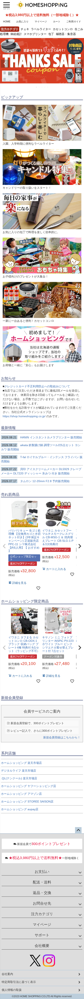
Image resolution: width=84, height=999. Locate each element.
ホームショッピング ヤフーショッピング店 (28, 786)
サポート (42, 935)
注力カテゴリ (42, 914)
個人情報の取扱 (12, 989)
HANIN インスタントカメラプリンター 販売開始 (42, 437)
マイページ (41, 21)
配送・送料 (42, 882)
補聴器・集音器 (66, 33)
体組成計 (16, 33)
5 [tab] (48, 87)
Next (79, 64)
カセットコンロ (63, 29)
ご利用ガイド (73, 21)
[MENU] (6, 5)
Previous (5, 64)
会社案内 (7, 974)
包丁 (51, 33)
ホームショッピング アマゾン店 (21, 793)
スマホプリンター (35, 33)
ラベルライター (41, 29)
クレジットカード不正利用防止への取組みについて (37, 386)
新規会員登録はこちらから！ (61, 737)
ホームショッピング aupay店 (19, 809)
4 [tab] (45, 87)
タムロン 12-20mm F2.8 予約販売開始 (36, 481)
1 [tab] (36, 87)
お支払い (42, 872)
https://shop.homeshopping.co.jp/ (24, 416)
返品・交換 (42, 893)
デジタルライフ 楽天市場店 (18, 770)
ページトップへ (78, 830)
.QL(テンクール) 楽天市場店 (19, 778)
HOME (6, 21)
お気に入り (22, 21)
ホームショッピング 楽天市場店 (21, 762)
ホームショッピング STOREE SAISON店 (27, 801)
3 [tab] (42, 87)
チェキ (25, 29)
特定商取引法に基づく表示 (19, 982)
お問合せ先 (42, 903)
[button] (4, 546)
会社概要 (42, 946)
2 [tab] (39, 87)
